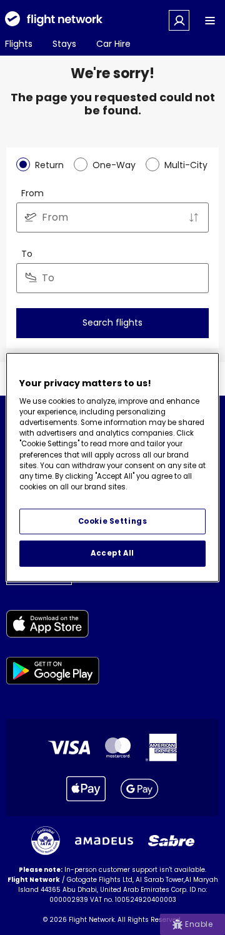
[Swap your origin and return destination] (194, 217)
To (26, 254)
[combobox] (112, 217)
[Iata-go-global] (45, 840)
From (32, 193)
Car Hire (113, 44)
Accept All (112, 553)
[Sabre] (171, 840)
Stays (64, 44)
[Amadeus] (104, 841)
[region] (112, 467)
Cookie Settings (113, 521)
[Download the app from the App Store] (52, 626)
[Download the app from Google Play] (52, 673)
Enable (198, 924)
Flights (18, 44)
